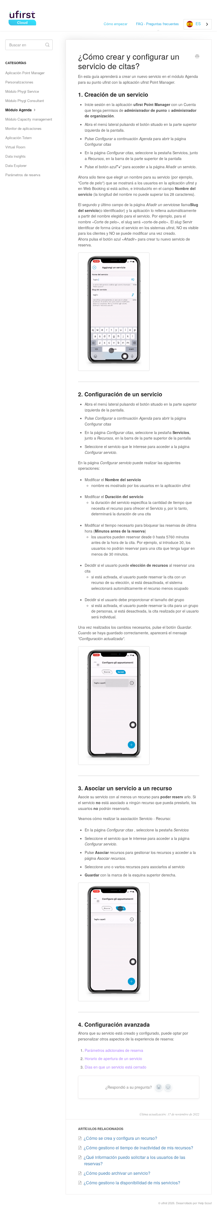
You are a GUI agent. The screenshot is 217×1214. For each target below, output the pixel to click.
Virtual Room (15, 146)
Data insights (15, 156)
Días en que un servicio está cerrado (115, 1067)
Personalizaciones (19, 82)
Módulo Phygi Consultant (24, 100)
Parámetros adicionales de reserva (114, 1050)
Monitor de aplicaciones (23, 128)
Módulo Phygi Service (22, 91)
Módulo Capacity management (28, 119)
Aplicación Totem (18, 137)
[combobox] (198, 24)
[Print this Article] (197, 57)
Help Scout (205, 1203)
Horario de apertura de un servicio (113, 1058)
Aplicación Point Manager (24, 72)
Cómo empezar (115, 23)
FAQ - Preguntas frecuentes (157, 23)
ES (198, 23)
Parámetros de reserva (22, 174)
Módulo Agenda (19, 109)
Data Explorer (15, 165)
